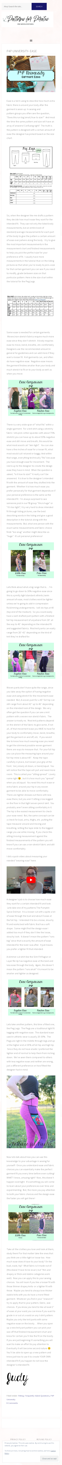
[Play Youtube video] (31, 880)
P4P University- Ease (22, 51)
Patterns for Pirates (31, 22)
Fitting (21, 1395)
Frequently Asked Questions (37, 1395)
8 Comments (12, 1403)
